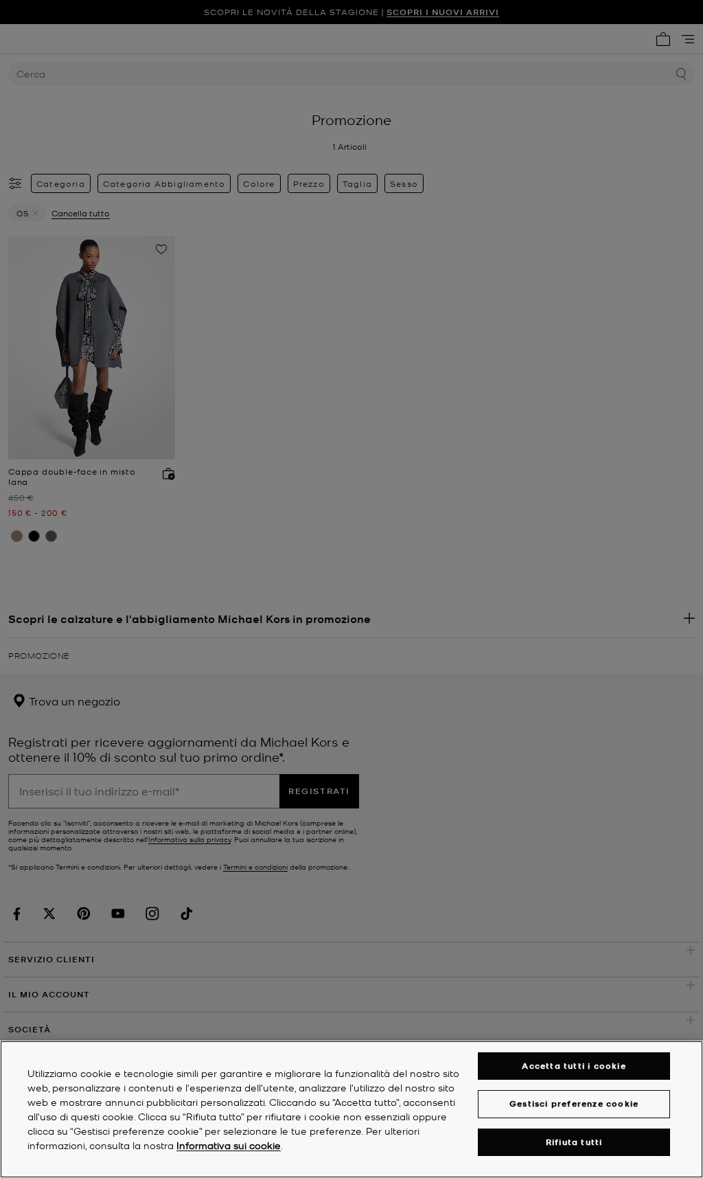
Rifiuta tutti (574, 1142)
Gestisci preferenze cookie (573, 1103)
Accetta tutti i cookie (573, 1066)
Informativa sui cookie (228, 1145)
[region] (351, 1109)
